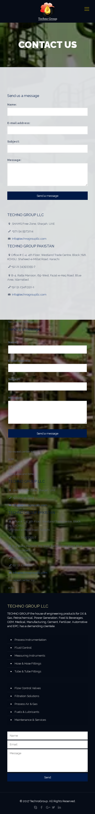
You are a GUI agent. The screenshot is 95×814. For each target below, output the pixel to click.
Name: (12, 104)
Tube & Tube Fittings (28, 671)
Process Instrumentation (30, 639)
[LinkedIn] (59, 807)
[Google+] (47, 807)
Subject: (13, 141)
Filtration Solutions (27, 696)
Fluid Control (23, 647)
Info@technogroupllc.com (29, 238)
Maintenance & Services (30, 719)
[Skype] (35, 807)
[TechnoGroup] (47, 11)
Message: (14, 160)
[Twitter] (53, 807)
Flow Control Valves (28, 688)
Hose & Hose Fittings (28, 663)
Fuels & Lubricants (27, 712)
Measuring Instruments (30, 655)
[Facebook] (41, 807)
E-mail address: (18, 123)
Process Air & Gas (26, 704)
